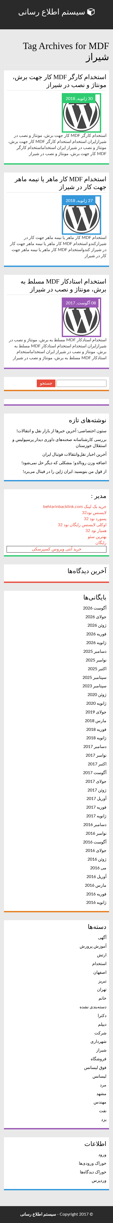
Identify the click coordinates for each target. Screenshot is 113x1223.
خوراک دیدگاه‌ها (93, 1172)
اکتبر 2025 (97, 669)
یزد (103, 1120)
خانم (102, 998)
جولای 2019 (95, 712)
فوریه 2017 (96, 807)
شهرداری (98, 1041)
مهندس (100, 1102)
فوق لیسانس (95, 1068)
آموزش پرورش (93, 946)
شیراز (101, 1050)
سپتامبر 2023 (94, 686)
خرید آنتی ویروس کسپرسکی (56, 549)
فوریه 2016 (96, 894)
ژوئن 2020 (97, 695)
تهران (101, 989)
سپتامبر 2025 (94, 677)
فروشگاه (98, 1059)
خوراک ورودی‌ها (92, 1163)
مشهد (101, 1094)
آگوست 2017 (94, 773)
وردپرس (99, 1180)
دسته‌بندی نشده (93, 1007)
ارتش (101, 955)
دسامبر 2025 (94, 651)
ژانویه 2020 (96, 703)
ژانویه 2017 (96, 816)
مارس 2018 (95, 721)
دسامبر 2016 (94, 825)
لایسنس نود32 (94, 513)
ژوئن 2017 (97, 790)
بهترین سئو (97, 537)
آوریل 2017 (96, 799)
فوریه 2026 (96, 634)
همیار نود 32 (95, 531)
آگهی (102, 938)
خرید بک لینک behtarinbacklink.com (74, 507)
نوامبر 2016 (96, 833)
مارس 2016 (95, 885)
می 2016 (98, 868)
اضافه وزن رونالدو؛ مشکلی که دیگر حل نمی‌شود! (64, 463)
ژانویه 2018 (96, 738)
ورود (102, 1155)
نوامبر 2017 (96, 755)
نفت (102, 1111)
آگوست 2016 (94, 842)
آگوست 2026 (94, 608)
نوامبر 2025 (96, 660)
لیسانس (99, 1076)
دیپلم (102, 1024)
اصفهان (99, 972)
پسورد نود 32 (95, 519)
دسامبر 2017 (94, 747)
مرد (103, 1085)
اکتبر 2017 (97, 764)
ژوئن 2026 (97, 625)
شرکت (100, 1033)
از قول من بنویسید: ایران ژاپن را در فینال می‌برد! (64, 471)
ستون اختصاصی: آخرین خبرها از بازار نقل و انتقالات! (61, 431)
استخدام (99, 964)
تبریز (102, 981)
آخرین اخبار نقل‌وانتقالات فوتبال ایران (74, 454)
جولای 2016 (95, 850)
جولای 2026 (95, 617)
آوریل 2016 (96, 877)
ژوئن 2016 (97, 859)
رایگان (100, 543)
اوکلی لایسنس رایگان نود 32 (82, 525)
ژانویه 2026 (96, 643)
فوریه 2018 (96, 729)
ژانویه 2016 (96, 902)
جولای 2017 (95, 781)
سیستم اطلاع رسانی (52, 11)
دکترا (102, 1016)
